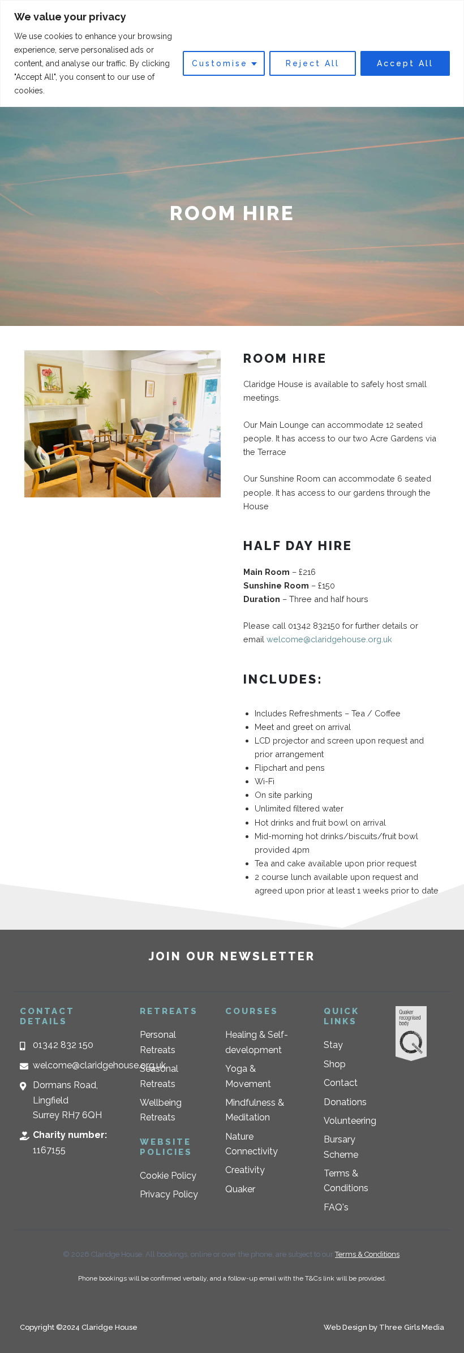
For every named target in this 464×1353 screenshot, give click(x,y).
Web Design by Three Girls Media (384, 1327)
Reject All (313, 63)
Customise (220, 63)
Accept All (405, 63)
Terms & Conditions (367, 1254)
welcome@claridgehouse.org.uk (329, 639)
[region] (232, 53)
